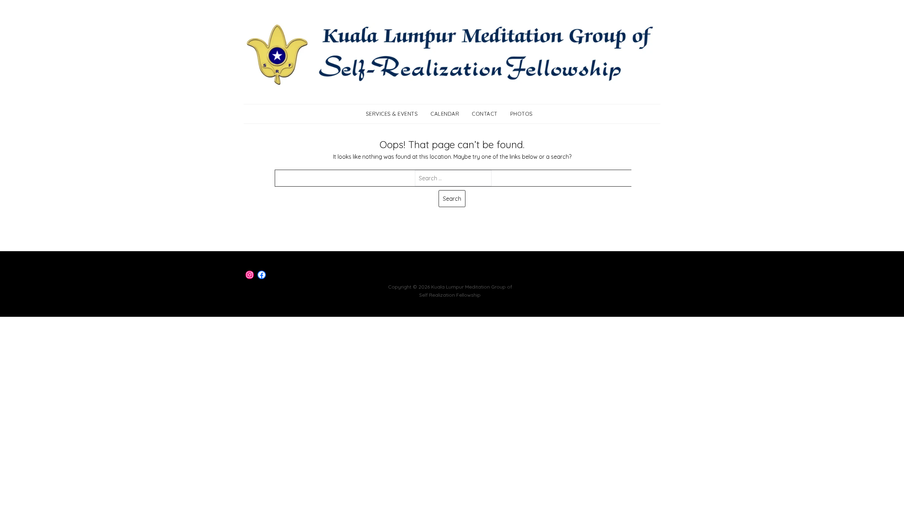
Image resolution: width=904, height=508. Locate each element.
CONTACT (485, 113)
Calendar (444, 113)
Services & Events (392, 113)
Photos (521, 113)
